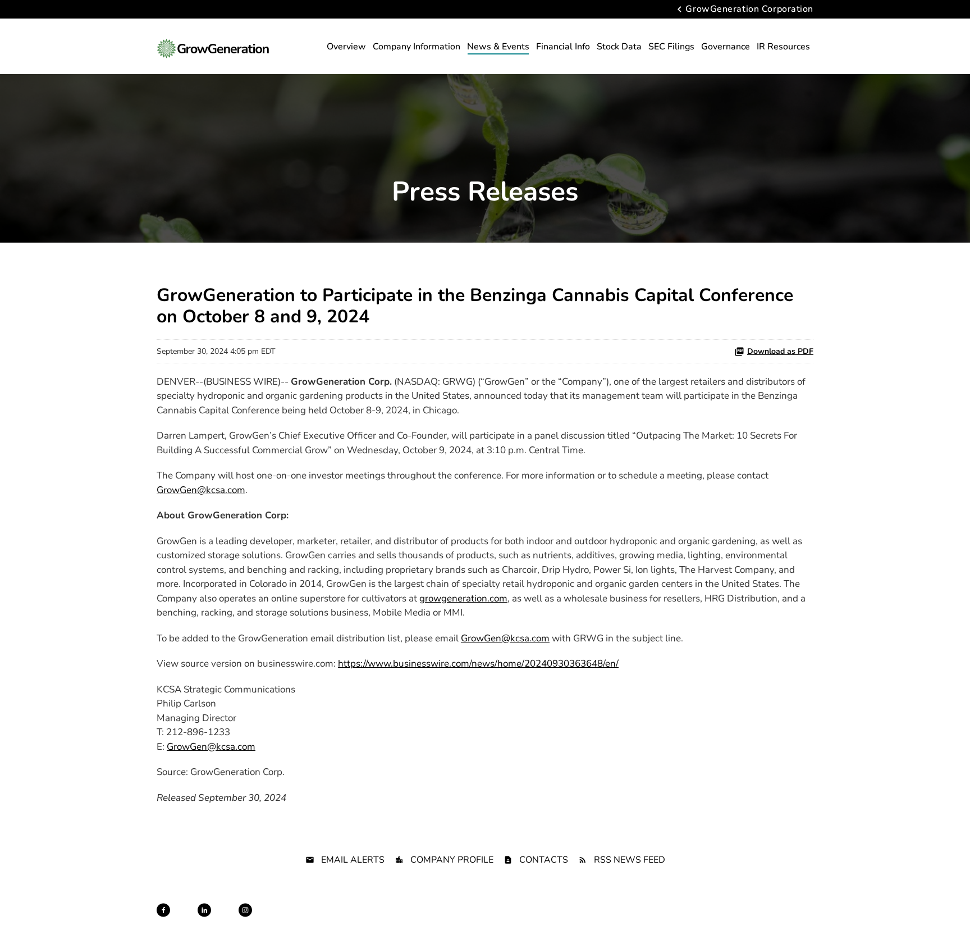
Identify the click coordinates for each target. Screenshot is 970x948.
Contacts (543, 860)
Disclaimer (447, 920)
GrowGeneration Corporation (749, 9)
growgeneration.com (463, 598)
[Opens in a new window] (163, 910)
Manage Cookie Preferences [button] (771, 920)
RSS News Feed (629, 860)
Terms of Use (530, 920)
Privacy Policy (398, 920)
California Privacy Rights (599, 920)
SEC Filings (671, 46)
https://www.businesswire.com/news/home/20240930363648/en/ (478, 663)
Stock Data (619, 46)
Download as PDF (780, 351)
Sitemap (487, 920)
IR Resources (783, 46)
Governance (725, 46)
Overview (346, 46)
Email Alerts (353, 860)
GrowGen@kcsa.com (201, 490)
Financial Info (563, 46)
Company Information (416, 46)
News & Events (498, 46)
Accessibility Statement (683, 920)
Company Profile (451, 860)
